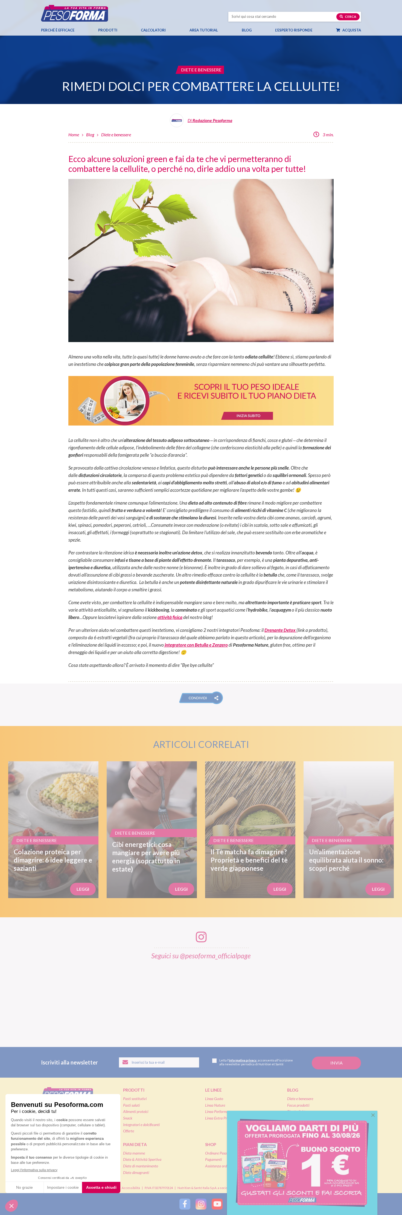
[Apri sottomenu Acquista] (366, 30)
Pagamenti (213, 1159)
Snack (127, 1118)
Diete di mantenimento (140, 1166)
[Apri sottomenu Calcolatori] (171, 30)
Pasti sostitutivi (135, 1098)
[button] (201, 698)
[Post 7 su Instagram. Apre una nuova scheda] (370, 999)
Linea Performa (217, 1111)
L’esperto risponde (293, 30)
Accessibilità (131, 1188)
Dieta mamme (134, 1153)
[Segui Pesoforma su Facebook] (184, 1204)
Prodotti (107, 30)
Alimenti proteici (135, 1111)
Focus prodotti (298, 1105)
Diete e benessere (116, 134)
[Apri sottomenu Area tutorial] (223, 30)
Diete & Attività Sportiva (142, 1159)
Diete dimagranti (136, 1172)
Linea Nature (215, 1105)
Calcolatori (153, 30)
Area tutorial (204, 30)
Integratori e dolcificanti (141, 1124)
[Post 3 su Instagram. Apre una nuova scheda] (145, 999)
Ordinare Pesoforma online (225, 1153)
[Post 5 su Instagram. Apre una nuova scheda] (257, 999)
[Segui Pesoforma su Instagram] (201, 1204)
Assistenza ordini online (222, 1166)
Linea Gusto (214, 1098)
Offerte (128, 1131)
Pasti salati (131, 1105)
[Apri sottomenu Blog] (256, 30)
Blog (247, 30)
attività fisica (170, 617)
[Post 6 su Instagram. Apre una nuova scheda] (314, 999)
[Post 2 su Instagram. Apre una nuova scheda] (88, 999)
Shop (210, 1144)
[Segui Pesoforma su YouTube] (217, 1204)
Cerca (350, 17)
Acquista (351, 30)
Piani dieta (135, 1144)
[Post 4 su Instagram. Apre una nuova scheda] (201, 999)
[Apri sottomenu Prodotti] (122, 30)
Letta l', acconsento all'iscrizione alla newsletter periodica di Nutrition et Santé (256, 1062)
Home (73, 134)
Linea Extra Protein (220, 1118)
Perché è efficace (57, 30)
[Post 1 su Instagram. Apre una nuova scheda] (32, 999)
